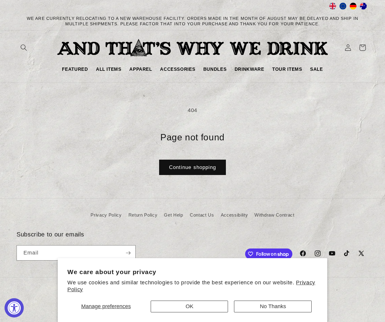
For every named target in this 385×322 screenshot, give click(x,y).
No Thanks (273, 306)
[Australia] (363, 7)
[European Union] (343, 7)
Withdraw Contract (274, 214)
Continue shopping (192, 167)
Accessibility (234, 214)
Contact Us (202, 214)
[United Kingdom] (333, 7)
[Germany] (353, 7)
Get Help (173, 214)
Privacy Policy (106, 214)
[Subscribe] (128, 253)
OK (189, 306)
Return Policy (143, 214)
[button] (24, 47)
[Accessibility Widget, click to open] (14, 307)
